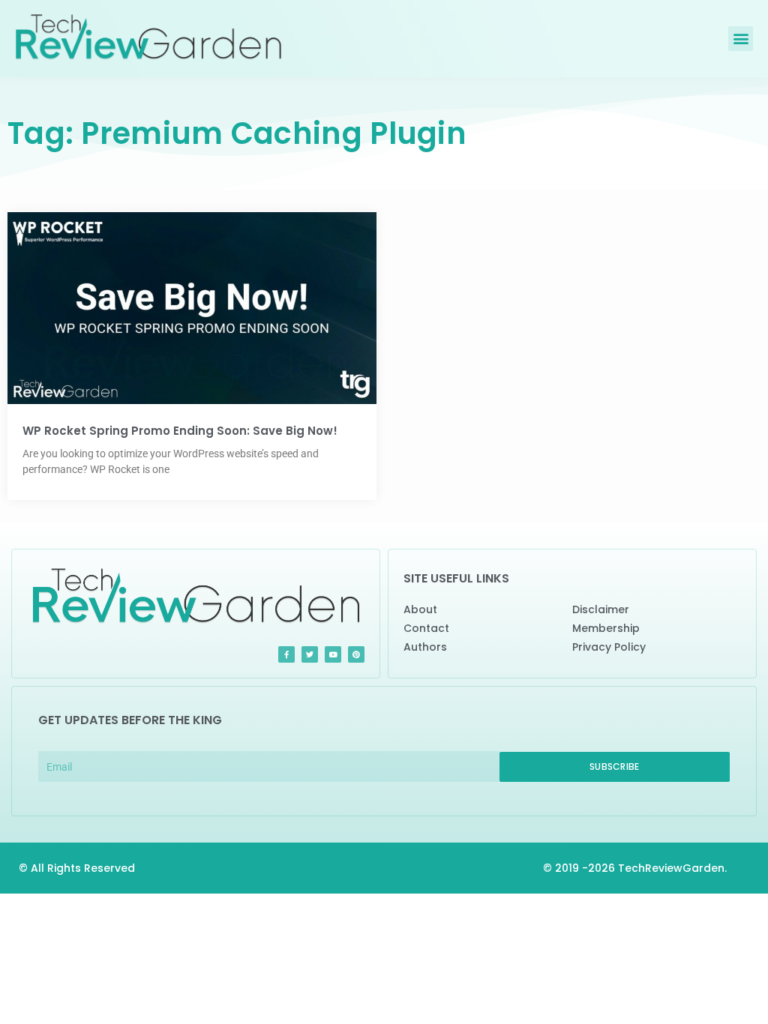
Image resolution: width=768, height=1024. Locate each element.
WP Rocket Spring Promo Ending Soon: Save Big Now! (180, 431)
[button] (740, 38)
